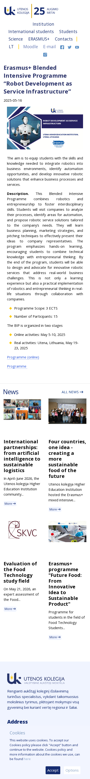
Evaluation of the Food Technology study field (20, 572)
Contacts (64, 39)
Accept (53, 770)
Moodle (30, 46)
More (9, 504)
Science (16, 39)
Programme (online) (23, 357)
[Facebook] (62, 46)
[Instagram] (45, 54)
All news (71, 391)
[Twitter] (70, 46)
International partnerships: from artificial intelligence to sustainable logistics (22, 456)
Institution (43, 24)
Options (72, 770)
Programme (17, 366)
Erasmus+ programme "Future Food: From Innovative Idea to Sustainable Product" (65, 583)
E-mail (49, 46)
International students (31, 31)
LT (11, 46)
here (27, 759)
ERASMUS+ (39, 39)
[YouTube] (77, 46)
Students (68, 31)
